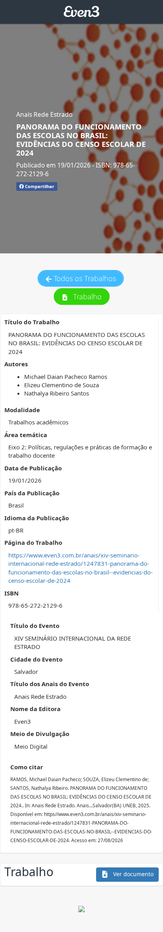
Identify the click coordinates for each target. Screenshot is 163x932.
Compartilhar (39, 186)
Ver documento (133, 874)
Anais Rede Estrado (44, 114)
